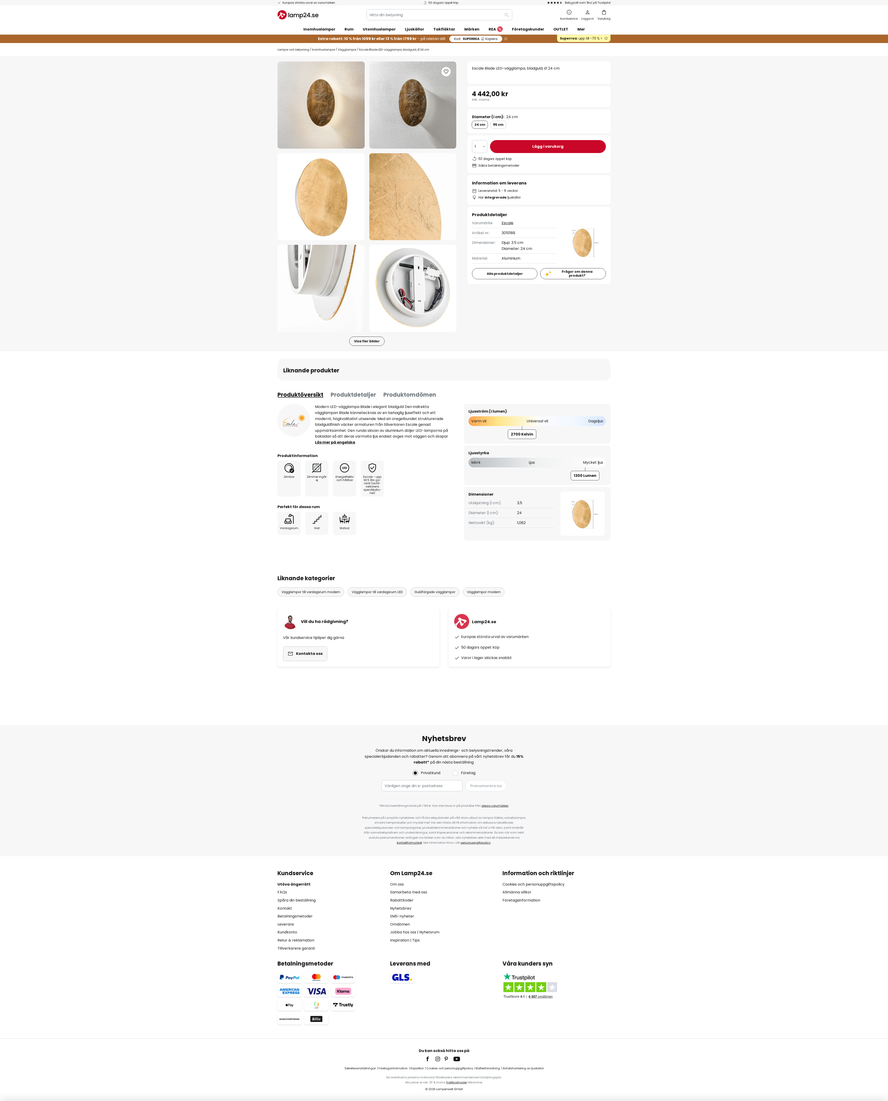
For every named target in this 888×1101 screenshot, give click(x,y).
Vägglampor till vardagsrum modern (310, 592)
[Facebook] (430, 1059)
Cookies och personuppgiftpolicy (449, 1068)
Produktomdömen (409, 395)
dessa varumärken (495, 806)
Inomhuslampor (323, 50)
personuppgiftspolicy (476, 843)
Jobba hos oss (403, 932)
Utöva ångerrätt (294, 884)
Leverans (286, 924)
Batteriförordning (488, 1068)
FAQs (282, 892)
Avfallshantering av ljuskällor (523, 1068)
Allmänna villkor (517, 892)
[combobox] (439, 14)
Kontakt (285, 908)
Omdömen (400, 924)
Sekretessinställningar (360, 1068)
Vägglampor (347, 50)
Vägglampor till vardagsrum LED (377, 592)
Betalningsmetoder (295, 916)
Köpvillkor (417, 1068)
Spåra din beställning (297, 900)
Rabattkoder (401, 900)
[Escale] (294, 420)
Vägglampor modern (484, 592)
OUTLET (560, 29)
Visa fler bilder (367, 341)
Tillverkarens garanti (296, 948)
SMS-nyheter (402, 916)
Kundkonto (287, 932)
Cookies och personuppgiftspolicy (533, 884)
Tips (416, 940)
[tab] (300, 394)
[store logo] (298, 14)
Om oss (397, 884)
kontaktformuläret (409, 843)
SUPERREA (475, 39)
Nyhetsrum (429, 932)
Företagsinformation (521, 900)
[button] (321, 196)
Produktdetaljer (353, 395)
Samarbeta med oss (408, 892)
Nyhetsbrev (400, 908)
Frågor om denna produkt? (577, 273)
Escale (507, 223)
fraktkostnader (456, 1082)
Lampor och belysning (293, 50)
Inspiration (399, 940)
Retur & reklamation (296, 940)
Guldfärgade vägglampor (434, 592)
